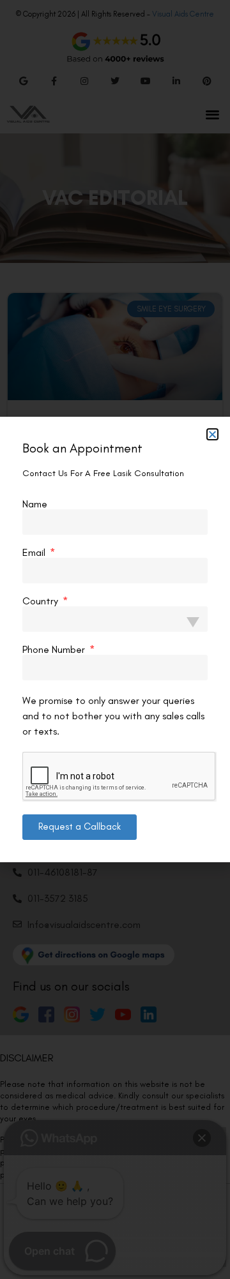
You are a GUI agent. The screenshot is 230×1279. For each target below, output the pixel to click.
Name (34, 504)
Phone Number (55, 650)
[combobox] (115, 619)
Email (35, 553)
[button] (212, 434)
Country (41, 601)
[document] (115, 639)
